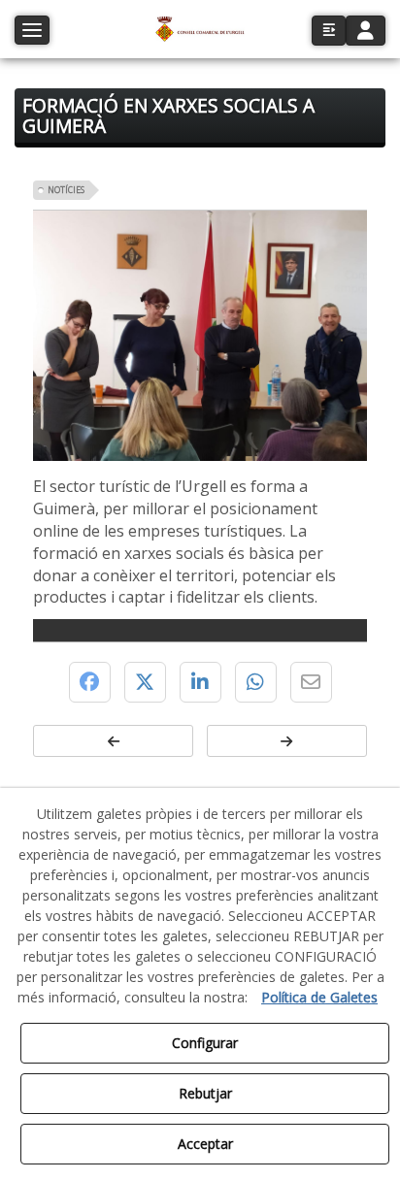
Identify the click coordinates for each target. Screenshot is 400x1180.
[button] (199, 29)
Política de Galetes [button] (319, 997)
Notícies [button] (66, 190)
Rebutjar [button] (205, 1093)
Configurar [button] (205, 1042)
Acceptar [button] (205, 1143)
